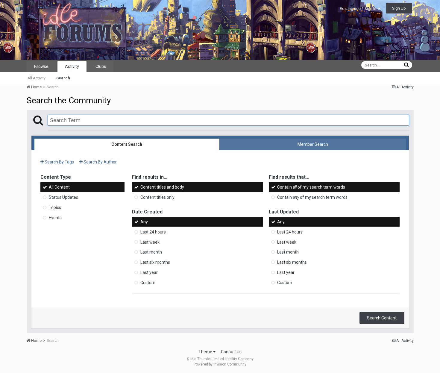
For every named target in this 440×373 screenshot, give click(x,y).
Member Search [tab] (313, 144)
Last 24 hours (153, 232)
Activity (72, 66)
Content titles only (157, 197)
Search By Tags (59, 162)
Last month (151, 252)
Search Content (382, 318)
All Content (59, 187)
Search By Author (100, 162)
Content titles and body (162, 187)
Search (63, 78)
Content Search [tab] (126, 144)
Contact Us (231, 351)
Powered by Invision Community (220, 364)
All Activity (36, 78)
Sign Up (399, 8)
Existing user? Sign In (359, 8)
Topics (55, 207)
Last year (149, 272)
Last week (150, 241)
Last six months (155, 262)
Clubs (100, 66)
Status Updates (63, 197)
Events (55, 217)
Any (144, 221)
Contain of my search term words (311, 187)
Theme (205, 351)
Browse (41, 66)
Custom (147, 282)
